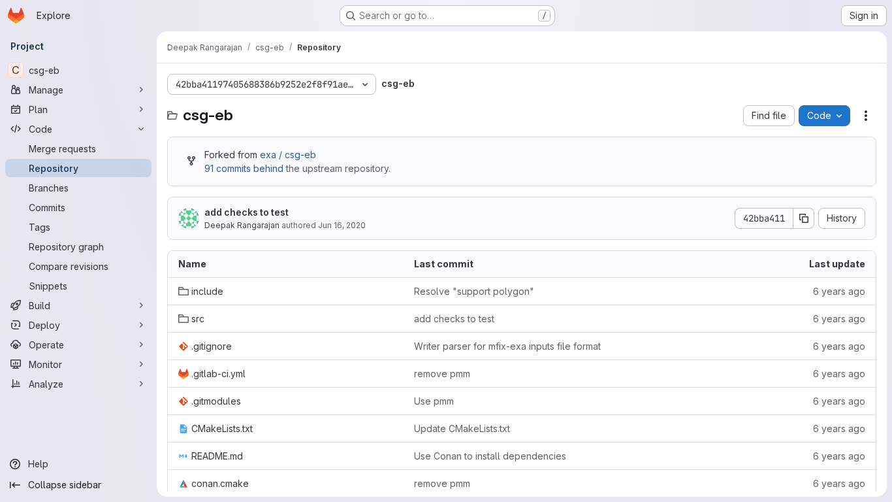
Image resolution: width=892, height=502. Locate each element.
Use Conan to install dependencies (490, 455)
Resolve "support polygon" (474, 291)
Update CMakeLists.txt (462, 428)
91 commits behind (243, 168)
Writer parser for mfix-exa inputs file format (507, 346)
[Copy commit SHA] (803, 218)
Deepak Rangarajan (241, 225)
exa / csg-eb (288, 154)
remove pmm (442, 373)
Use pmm (434, 401)
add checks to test (246, 212)
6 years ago (839, 291)
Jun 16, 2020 (342, 225)
